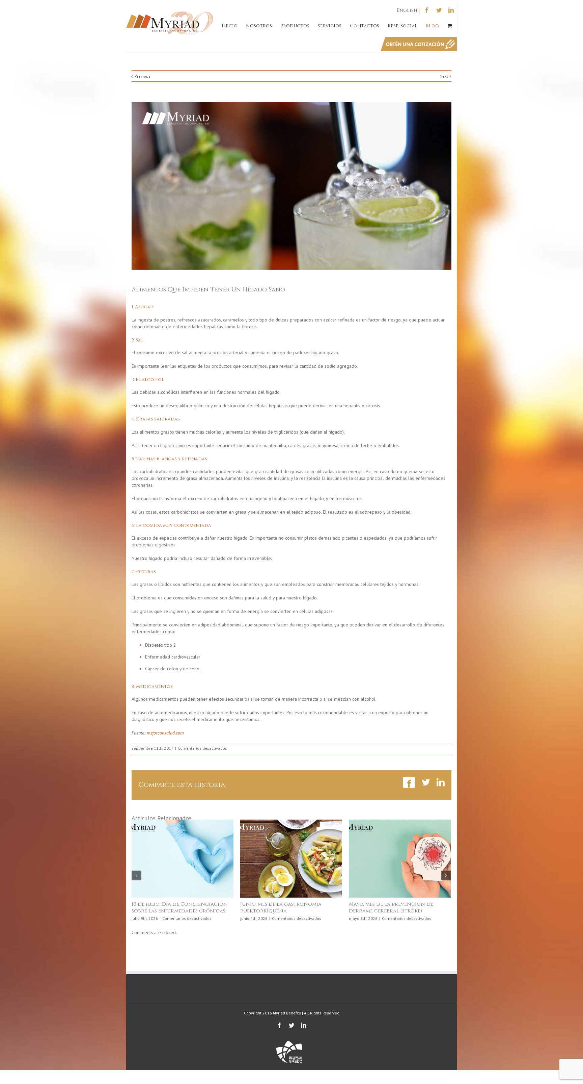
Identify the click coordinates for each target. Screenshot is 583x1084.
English (407, 10)
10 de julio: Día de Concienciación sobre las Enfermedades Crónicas (397, 907)
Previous (142, 76)
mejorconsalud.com (165, 733)
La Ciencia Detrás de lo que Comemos (278, 907)
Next (444, 76)
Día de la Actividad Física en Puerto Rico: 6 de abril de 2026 (182, 907)
